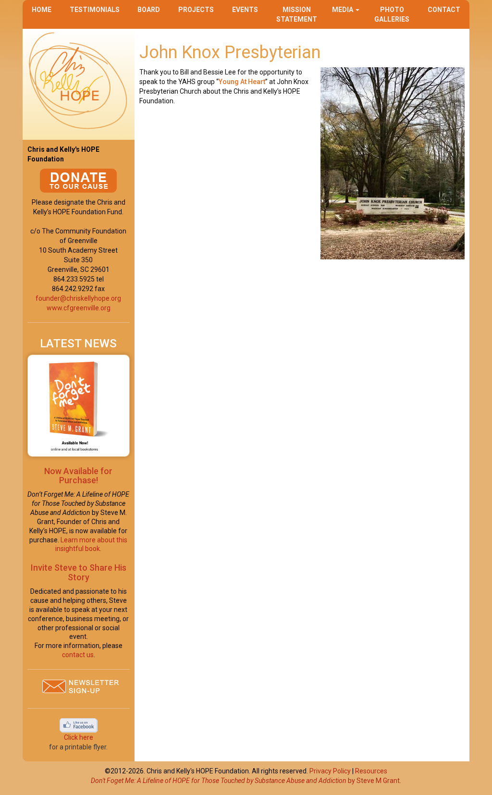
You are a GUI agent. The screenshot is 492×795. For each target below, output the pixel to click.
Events (245, 9)
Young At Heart (242, 82)
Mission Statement (296, 14)
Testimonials (95, 9)
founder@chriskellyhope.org (78, 298)
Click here (78, 737)
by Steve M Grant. (246, 780)
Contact (444, 9)
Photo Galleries (391, 14)
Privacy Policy (330, 771)
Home (41, 9)
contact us (78, 655)
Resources (371, 771)
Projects (196, 9)
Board (148, 9)
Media (343, 9)
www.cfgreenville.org (79, 308)
